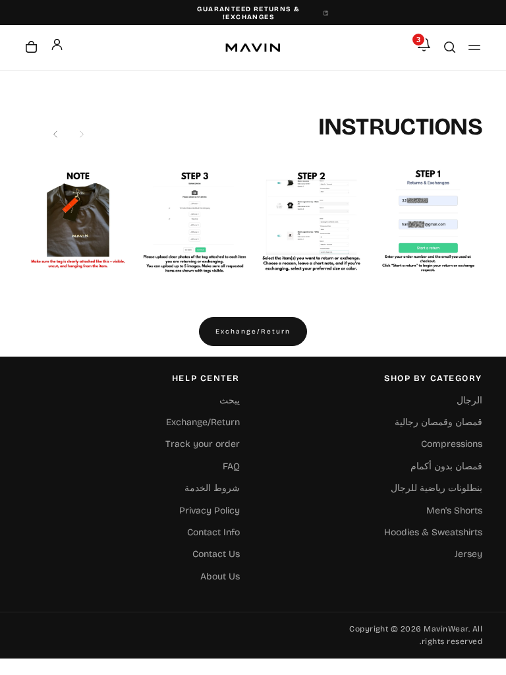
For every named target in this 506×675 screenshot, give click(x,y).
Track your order (202, 444)
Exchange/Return (253, 332)
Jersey (468, 554)
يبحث (229, 400)
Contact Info (213, 532)
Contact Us (216, 554)
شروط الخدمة (212, 488)
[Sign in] (57, 44)
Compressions (451, 444)
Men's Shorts (454, 510)
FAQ (231, 466)
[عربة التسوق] (31, 48)
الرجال (469, 400)
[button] (474, 47)
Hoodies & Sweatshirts (433, 532)
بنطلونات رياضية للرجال (436, 488)
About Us (220, 576)
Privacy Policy (209, 510)
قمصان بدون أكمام (446, 466)
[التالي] (55, 134)
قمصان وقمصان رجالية (438, 422)
